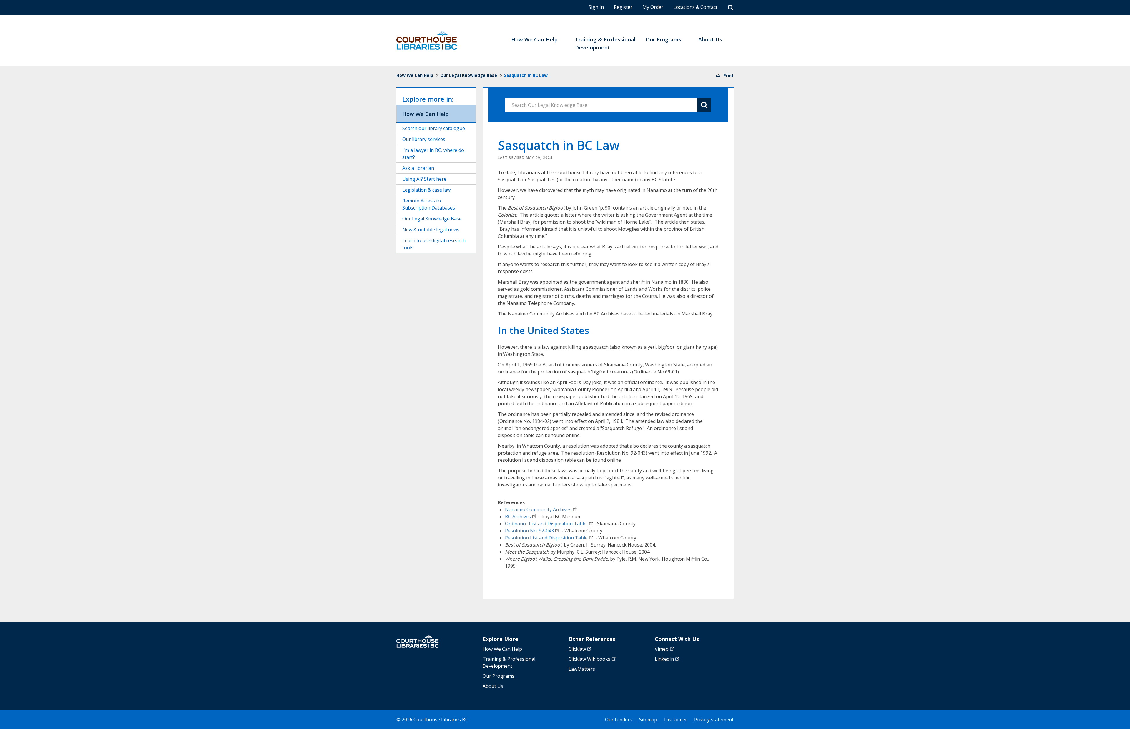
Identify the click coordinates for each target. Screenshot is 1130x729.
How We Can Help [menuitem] (534, 39)
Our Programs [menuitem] (663, 39)
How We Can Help (414, 75)
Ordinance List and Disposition (546, 523)
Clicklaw (589, 659)
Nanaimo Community (538, 509)
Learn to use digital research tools (434, 244)
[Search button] (704, 105)
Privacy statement (714, 719)
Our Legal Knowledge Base (468, 75)
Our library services (423, 139)
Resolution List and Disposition (546, 537)
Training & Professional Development (509, 662)
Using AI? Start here (424, 179)
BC (518, 516)
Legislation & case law (426, 190)
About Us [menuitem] (710, 39)
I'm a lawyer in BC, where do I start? (434, 153)
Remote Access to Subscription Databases (428, 204)
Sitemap (648, 719)
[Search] (730, 7)
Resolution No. (529, 530)
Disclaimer (675, 719)
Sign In (596, 7)
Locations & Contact (695, 7)
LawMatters (582, 669)
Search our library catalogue (433, 128)
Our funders (618, 719)
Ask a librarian (418, 168)
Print (728, 75)
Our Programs (498, 676)
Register (623, 7)
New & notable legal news (430, 229)
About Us (493, 686)
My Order (652, 7)
